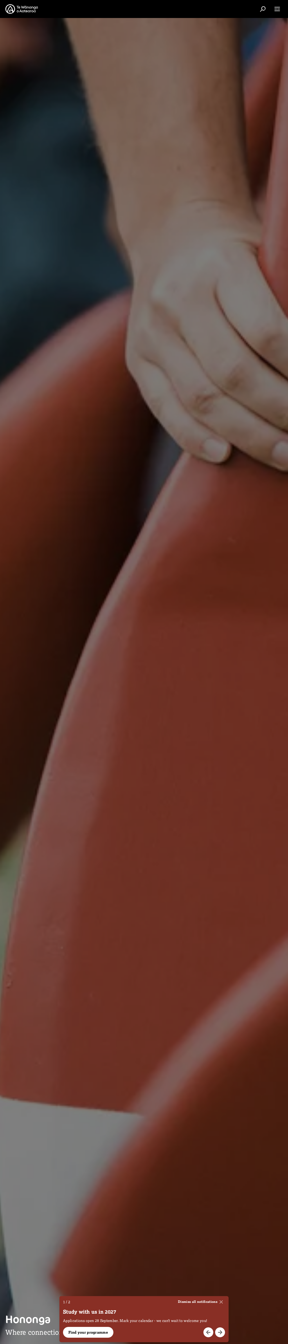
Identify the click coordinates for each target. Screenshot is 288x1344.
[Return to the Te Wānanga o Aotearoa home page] (21, 9)
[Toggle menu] (277, 9)
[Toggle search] (262, 9)
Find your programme (88, 1332)
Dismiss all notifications (197, 1302)
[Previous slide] (208, 1332)
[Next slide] (220, 1332)
